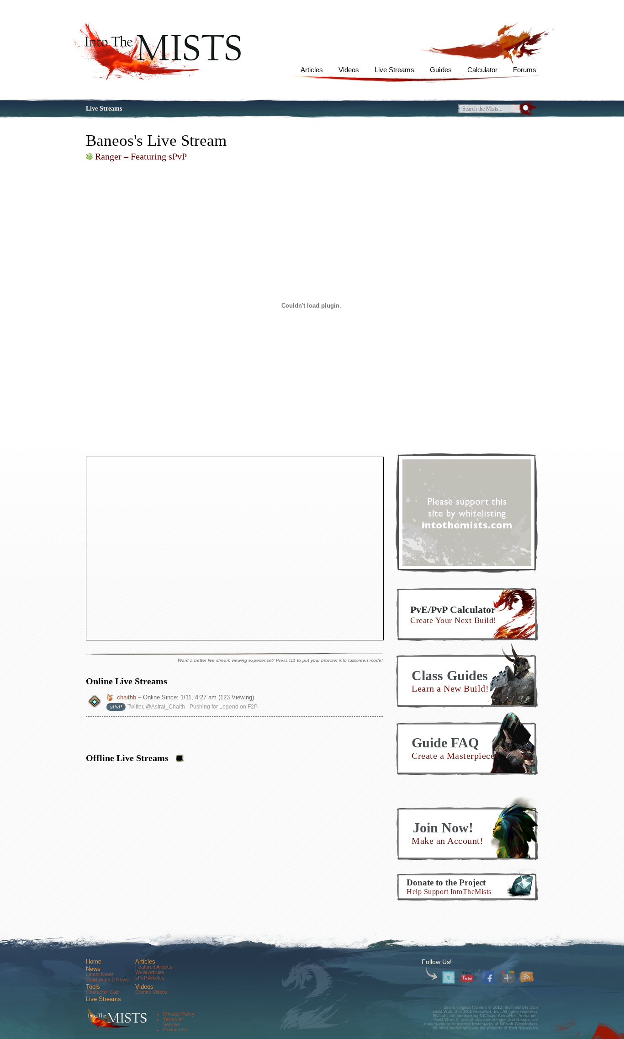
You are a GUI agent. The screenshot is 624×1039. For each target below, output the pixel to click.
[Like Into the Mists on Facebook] (489, 976)
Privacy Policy (179, 1014)
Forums (524, 70)
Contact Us (175, 1030)
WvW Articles (149, 972)
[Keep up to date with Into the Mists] (526, 977)
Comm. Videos (151, 992)
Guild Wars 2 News (107, 979)
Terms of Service (173, 1022)
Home (93, 961)
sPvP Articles (149, 977)
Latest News (100, 974)
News (93, 968)
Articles (312, 70)
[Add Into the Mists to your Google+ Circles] (508, 977)
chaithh (126, 697)
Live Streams (394, 70)
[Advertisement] (466, 512)
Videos (348, 70)
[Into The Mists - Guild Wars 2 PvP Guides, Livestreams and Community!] (115, 1019)
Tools (93, 986)
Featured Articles (154, 967)
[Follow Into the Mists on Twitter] (448, 977)
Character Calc (103, 992)
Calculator (482, 70)
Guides (440, 70)
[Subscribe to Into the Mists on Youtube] (467, 977)
